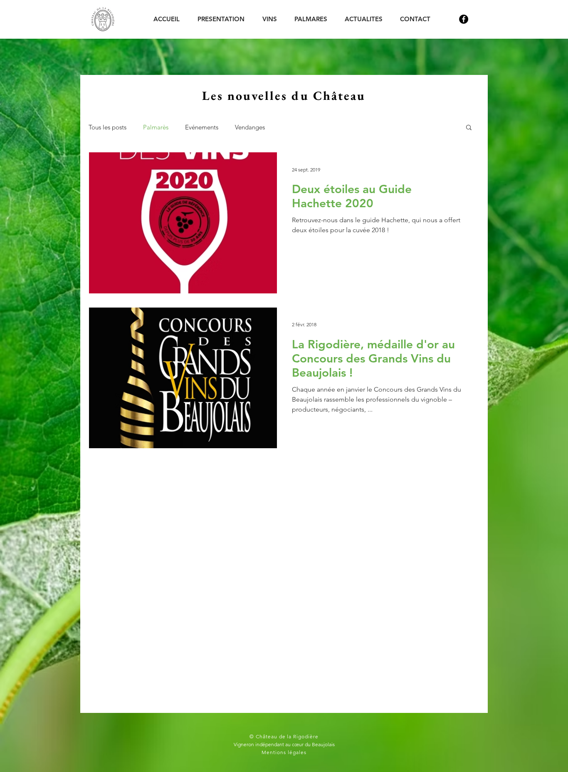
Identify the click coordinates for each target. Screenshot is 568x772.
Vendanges (250, 127)
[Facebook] (463, 19)
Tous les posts (107, 127)
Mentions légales (284, 752)
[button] (469, 128)
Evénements (201, 127)
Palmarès (155, 127)
